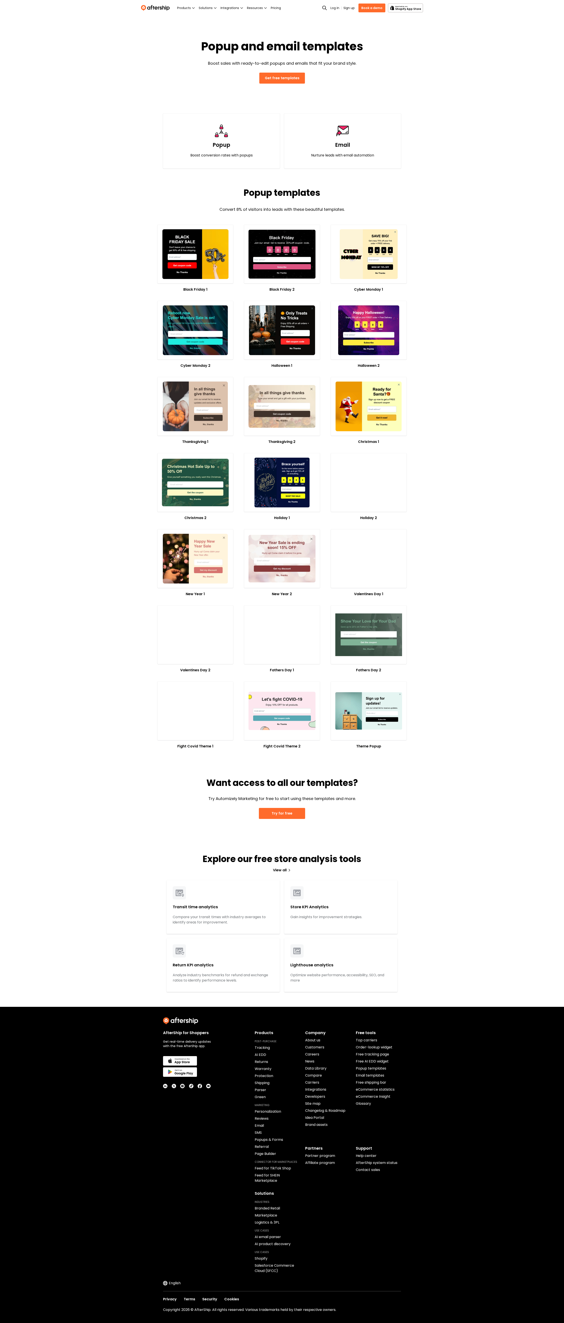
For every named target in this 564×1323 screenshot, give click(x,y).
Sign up (349, 8)
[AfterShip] (156, 8)
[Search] (324, 8)
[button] (195, 254)
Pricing (276, 8)
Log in (334, 8)
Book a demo (371, 8)
